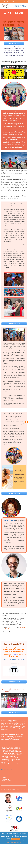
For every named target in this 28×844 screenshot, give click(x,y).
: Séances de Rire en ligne (11, 748)
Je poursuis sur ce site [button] (15, 838)
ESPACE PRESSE (5, 789)
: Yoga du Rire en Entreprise (11, 747)
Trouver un (12, 753)
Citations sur (14, 763)
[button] (7, 1)
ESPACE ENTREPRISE (14, 789)
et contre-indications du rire (11, 759)
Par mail (4, 777)
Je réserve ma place (14, 43)
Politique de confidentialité (14, 842)
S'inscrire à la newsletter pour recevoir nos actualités (13, 785)
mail (15, 655)
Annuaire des (11, 750)
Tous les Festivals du (11, 754)
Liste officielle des (12, 751)
